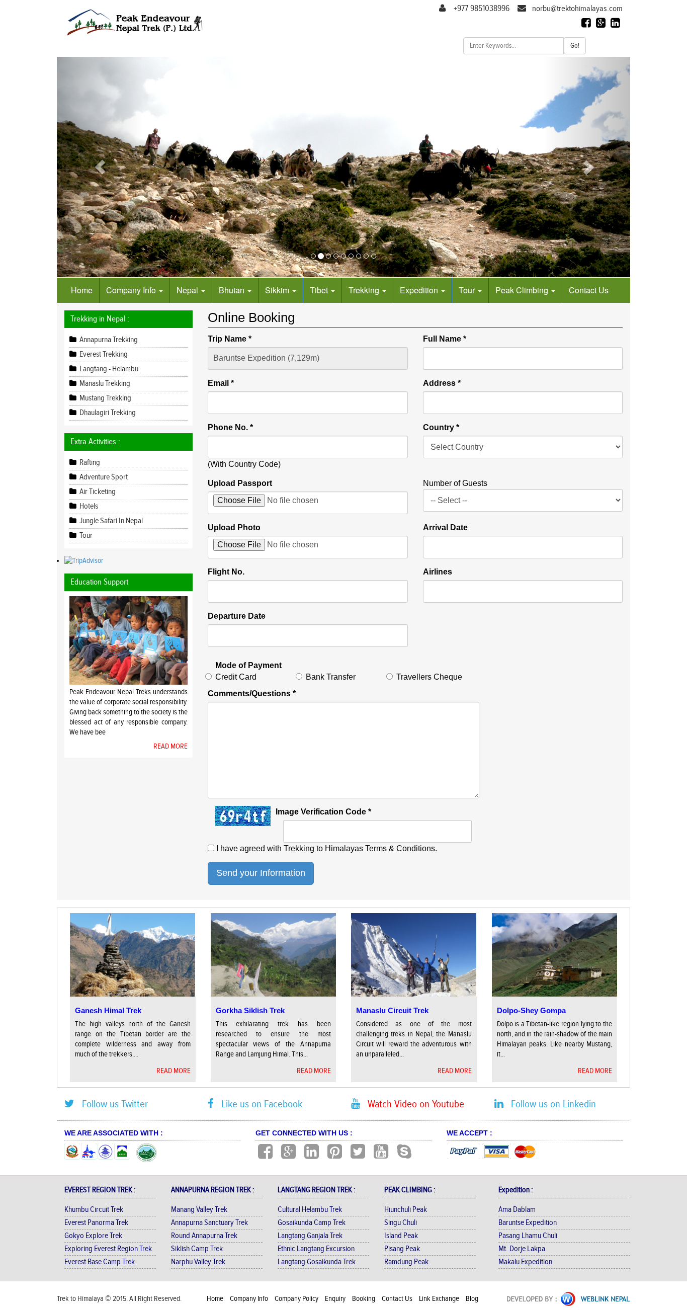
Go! (574, 46)
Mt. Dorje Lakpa (521, 1249)
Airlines (437, 571)
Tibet (320, 290)
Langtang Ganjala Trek (310, 1236)
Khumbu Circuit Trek (93, 1209)
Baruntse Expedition (527, 1222)
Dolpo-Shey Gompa (531, 1010)
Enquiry (336, 1298)
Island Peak (401, 1236)
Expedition (420, 290)
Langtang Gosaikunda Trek (317, 1262)
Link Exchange (440, 1298)
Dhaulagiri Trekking (107, 413)
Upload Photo (234, 527)
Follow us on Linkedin (549, 1104)
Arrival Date (445, 527)
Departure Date (237, 616)
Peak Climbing (522, 290)
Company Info (132, 290)
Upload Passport (240, 483)
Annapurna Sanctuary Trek (209, 1222)
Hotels (88, 506)
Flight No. (226, 571)
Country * (441, 427)
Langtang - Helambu (108, 369)
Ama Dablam (517, 1209)
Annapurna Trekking (108, 340)
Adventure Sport (103, 477)
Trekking (365, 290)
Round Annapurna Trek (204, 1236)
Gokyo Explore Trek (93, 1236)
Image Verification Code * (323, 811)
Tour (468, 290)
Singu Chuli (400, 1222)
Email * (221, 383)
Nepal (188, 290)
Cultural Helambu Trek (310, 1209)
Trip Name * (229, 339)
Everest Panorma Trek (96, 1222)
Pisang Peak (402, 1249)
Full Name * (444, 339)
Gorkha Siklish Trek (250, 1010)
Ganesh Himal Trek (108, 1010)
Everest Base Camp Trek (99, 1262)
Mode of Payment (248, 665)
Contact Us (589, 290)
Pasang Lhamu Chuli (527, 1236)
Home (82, 290)
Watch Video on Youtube (412, 1104)
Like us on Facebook (258, 1104)
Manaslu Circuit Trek (392, 1010)
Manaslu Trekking (104, 383)
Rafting (89, 462)
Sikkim (278, 290)
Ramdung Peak (406, 1262)
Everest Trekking (103, 354)
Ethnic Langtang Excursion (316, 1249)
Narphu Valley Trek (198, 1262)
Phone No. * (230, 427)
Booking (364, 1298)
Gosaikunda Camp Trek (312, 1222)
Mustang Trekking (104, 398)
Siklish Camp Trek (197, 1249)
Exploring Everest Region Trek (108, 1249)
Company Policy (297, 1298)
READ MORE (170, 746)
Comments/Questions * (252, 693)
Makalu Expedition (525, 1262)
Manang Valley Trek (199, 1209)
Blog (472, 1298)
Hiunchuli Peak (405, 1209)
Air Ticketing (97, 492)
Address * (442, 383)
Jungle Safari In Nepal (110, 521)
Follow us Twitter (111, 1104)
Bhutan (232, 290)
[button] (100, 167)
